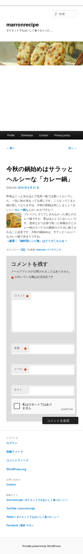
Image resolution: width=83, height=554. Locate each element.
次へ (72, 148)
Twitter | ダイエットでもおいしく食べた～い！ (33, 517)
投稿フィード (14, 451)
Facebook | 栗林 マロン (20, 525)
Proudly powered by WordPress (41, 546)
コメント (21, 295)
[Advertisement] (41, 98)
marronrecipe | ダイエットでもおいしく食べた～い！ (37, 500)
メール (20, 368)
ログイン (11, 443)
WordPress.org (16, 469)
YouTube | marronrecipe (20, 508)
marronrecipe (22, 24)
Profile (11, 135)
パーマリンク (53, 249)
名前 (20, 348)
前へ (10, 148)
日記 (23, 249)
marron (40, 249)
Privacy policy (62, 135)
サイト (18, 389)
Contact (43, 135)
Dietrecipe (27, 135)
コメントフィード (17, 460)
